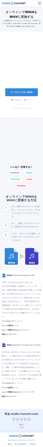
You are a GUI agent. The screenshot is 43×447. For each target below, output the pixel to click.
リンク (29, 100)
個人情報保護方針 (21, 444)
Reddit (30, 179)
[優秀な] (29, 419)
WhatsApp (15, 179)
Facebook (14, 173)
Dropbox (17, 100)
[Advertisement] (21, 58)
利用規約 (32, 444)
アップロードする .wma (21, 92)
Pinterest (21, 186)
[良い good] (25, 419)
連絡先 (10, 444)
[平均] (21, 419)
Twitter (29, 173)
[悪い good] (18, 419)
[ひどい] (14, 419)
